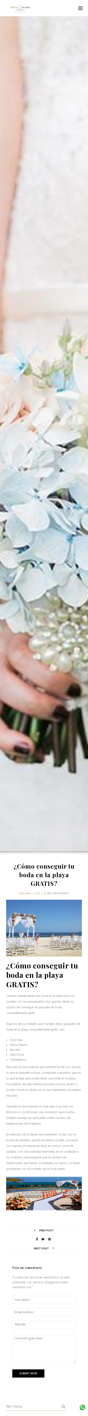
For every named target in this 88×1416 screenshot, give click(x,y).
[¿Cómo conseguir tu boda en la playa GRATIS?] (37, 1239)
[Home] (20, 8)
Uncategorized (58, 893)
